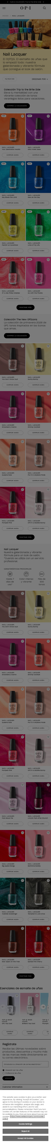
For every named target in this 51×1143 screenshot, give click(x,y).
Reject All (25, 1131)
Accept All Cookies (25, 1138)
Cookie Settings (25, 1124)
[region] (25, 1116)
